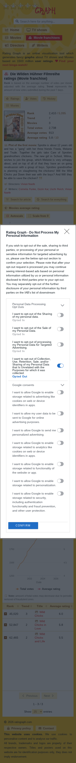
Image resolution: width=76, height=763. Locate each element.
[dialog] (38, 381)
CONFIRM (23, 525)
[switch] (60, 315)
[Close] (68, 233)
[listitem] (38, 305)
